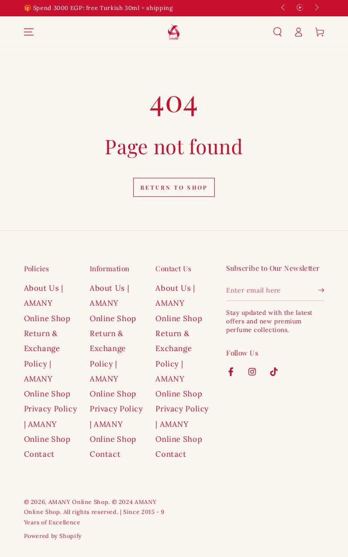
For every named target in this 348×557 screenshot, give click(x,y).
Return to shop (174, 187)
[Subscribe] (321, 290)
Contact (39, 454)
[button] (277, 31)
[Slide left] (284, 8)
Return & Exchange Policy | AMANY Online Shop (47, 363)
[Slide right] (316, 8)
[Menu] (28, 31)
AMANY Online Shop (78, 501)
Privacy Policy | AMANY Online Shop (50, 424)
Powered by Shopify (53, 535)
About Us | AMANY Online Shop (47, 303)
